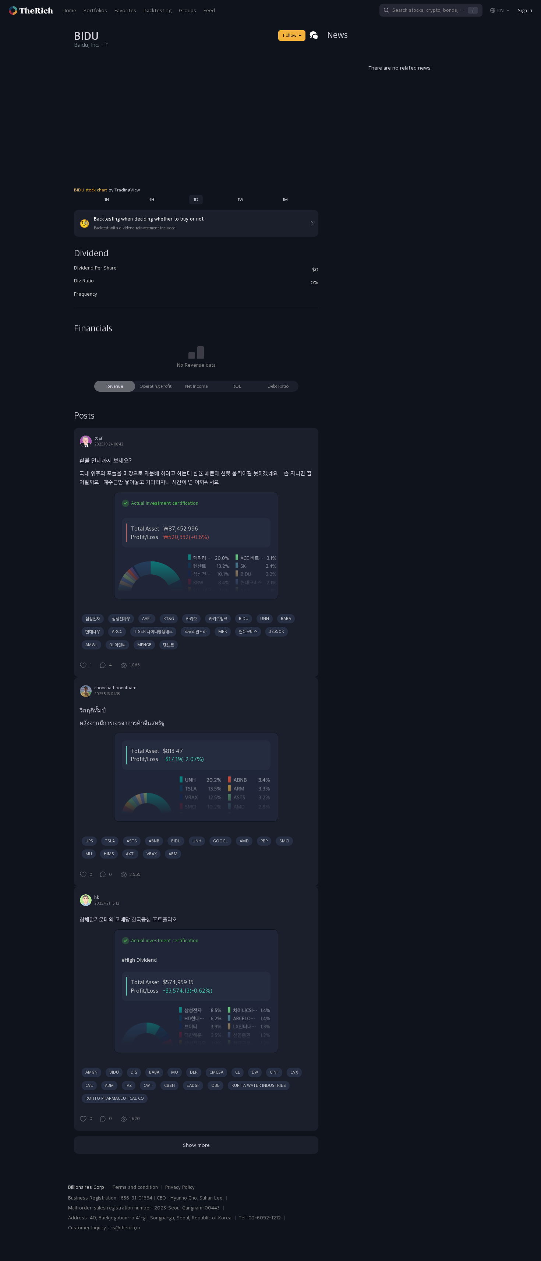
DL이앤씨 (117, 644)
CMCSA (216, 1072)
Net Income (196, 386)
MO (174, 1072)
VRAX (151, 853)
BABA (286, 618)
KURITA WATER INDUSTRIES (258, 1085)
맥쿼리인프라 (195, 631)
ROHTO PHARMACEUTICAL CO (114, 1098)
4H (151, 199)
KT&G (168, 618)
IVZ (128, 1085)
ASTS (132, 840)
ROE (237, 386)
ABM (109, 1085)
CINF (274, 1072)
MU (88, 853)
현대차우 (92, 631)
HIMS (109, 853)
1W (240, 199)
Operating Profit (155, 386)
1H (107, 199)
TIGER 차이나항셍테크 (153, 631)
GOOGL (220, 840)
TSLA (110, 840)
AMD (244, 840)
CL (237, 1072)
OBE (215, 1085)
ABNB (154, 840)
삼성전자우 (121, 618)
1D (196, 199)
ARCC (117, 631)
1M (285, 199)
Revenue (114, 386)
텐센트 (168, 644)
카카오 (191, 618)
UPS (89, 840)
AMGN (91, 1072)
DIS (134, 1072)
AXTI (130, 853)
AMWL (91, 644)
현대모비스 (248, 631)
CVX (294, 1072)
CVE (89, 1085)
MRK (222, 631)
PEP (264, 840)
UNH (264, 618)
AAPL (147, 618)
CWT (148, 1085)
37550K (276, 631)
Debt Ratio (278, 386)
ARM (173, 853)
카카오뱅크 (218, 618)
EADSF (193, 1085)
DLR (194, 1072)
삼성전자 (92, 618)
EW (255, 1072)
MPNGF (144, 644)
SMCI (284, 840)
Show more (196, 1145)
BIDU (243, 618)
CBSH (169, 1085)
